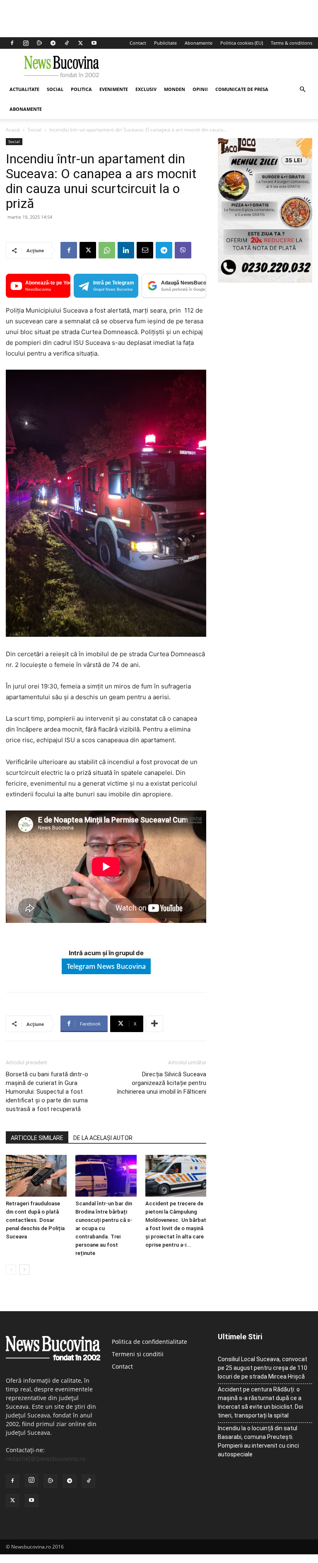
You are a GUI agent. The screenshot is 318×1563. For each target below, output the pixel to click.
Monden (174, 89)
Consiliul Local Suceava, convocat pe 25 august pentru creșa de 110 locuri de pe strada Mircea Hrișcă (262, 1368)
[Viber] (183, 250)
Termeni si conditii (138, 1354)
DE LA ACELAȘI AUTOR (102, 1138)
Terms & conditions (291, 43)
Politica (81, 89)
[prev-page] (11, 1269)
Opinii (200, 89)
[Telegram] (53, 43)
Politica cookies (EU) (241, 43)
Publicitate (165, 43)
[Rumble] (39, 43)
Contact (138, 43)
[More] (154, 1024)
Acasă (13, 129)
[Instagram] (25, 43)
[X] (80, 43)
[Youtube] (94, 43)
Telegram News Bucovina (106, 966)
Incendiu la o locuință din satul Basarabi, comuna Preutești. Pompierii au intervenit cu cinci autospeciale (258, 1441)
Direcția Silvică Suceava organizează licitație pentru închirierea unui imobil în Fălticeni (161, 1083)
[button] (302, 89)
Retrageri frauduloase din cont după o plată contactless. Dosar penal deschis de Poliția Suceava (35, 1220)
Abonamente (198, 43)
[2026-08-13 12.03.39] (265, 280)
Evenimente (113, 89)
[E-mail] (145, 250)
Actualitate (24, 89)
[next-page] (24, 1269)
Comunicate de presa (241, 89)
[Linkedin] (126, 250)
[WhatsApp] (107, 250)
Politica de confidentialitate (149, 1342)
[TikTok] (66, 43)
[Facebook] (12, 43)
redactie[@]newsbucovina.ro (45, 1459)
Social (55, 89)
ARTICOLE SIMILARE (37, 1138)
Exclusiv (146, 89)
